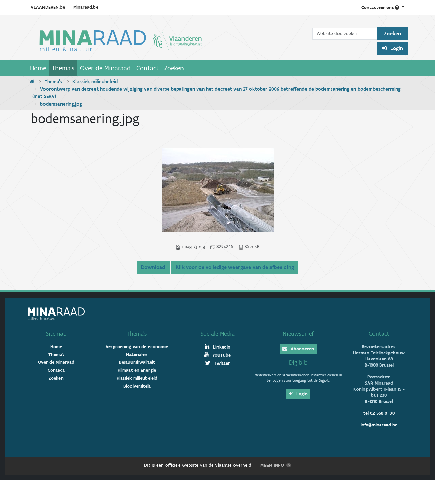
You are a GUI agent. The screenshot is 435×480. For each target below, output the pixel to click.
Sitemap (56, 333)
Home (38, 68)
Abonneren (301, 349)
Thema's (63, 68)
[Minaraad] (169, 40)
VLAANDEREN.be (48, 7)
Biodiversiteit (137, 386)
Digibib (298, 362)
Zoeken (174, 68)
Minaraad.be (85, 7)
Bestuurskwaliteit (137, 362)
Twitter (221, 363)
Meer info (272, 465)
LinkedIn (221, 347)
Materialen (136, 354)
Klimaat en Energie (137, 370)
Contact (147, 68)
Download (153, 267)
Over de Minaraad (105, 68)
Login (396, 48)
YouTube (221, 355)
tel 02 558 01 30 (379, 413)
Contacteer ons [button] (378, 8)
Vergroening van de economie (137, 347)
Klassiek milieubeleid (95, 81)
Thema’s (137, 333)
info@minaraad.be (379, 425)
